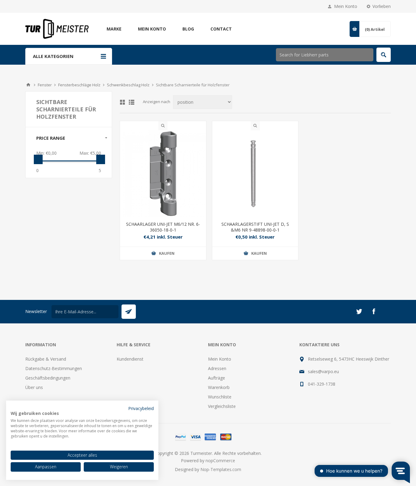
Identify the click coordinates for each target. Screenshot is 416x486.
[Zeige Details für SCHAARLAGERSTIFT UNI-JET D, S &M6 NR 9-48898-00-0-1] (255, 173)
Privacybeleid (141, 408)
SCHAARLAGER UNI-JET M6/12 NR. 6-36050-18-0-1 (163, 227)
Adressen (217, 368)
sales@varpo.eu (323, 371)
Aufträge (216, 378)
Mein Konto (345, 6)
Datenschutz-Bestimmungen (53, 368)
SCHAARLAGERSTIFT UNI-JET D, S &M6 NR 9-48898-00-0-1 (255, 227)
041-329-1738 (321, 384)
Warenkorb (219, 387)
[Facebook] (374, 311)
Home (28, 85)
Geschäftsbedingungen (47, 378)
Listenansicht (131, 102)
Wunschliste (219, 397)
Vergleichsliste (222, 406)
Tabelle (122, 102)
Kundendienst (130, 359)
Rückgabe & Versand (45, 359)
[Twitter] (359, 311)
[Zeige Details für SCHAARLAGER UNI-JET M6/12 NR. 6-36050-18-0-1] (163, 173)
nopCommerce (220, 460)
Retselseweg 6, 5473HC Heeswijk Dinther (348, 359)
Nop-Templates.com (220, 469)
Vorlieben (381, 6)
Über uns (34, 387)
